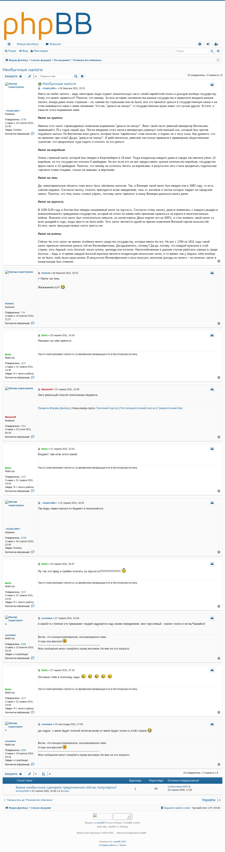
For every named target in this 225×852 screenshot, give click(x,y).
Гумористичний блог (170, 408)
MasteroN (10, 417)
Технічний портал (107, 408)
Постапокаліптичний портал (138, 408)
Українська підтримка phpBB (131, 833)
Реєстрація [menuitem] (217, 44)
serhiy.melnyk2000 (178, 786)
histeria (9, 303)
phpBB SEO (120, 841)
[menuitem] (199, 44)
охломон (10, 635)
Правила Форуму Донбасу (54, 408)
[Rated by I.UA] (102, 817)
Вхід (25, 50)
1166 (23, 644)
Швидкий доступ (10, 44)
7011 (23, 426)
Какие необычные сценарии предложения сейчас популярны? (66, 787)
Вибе (8, 354)
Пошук (12, 50)
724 (23, 312)
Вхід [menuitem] (209, 44)
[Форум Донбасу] (112, 20)
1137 (23, 363)
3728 (23, 119)
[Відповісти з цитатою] (212, 84)
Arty (105, 826)
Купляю (65, 791)
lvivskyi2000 (22, 791)
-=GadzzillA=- (13, 110)
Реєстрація (41, 50)
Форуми (55, 44)
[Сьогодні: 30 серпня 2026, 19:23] (218, 60)
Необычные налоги (23, 69)
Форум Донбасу (28, 44)
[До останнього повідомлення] (189, 786)
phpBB (100, 822)
